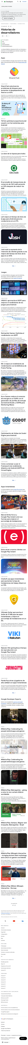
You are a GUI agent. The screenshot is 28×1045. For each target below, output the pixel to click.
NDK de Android (4, 1002)
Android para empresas (6, 930)
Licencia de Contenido (5, 913)
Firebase (3, 1026)
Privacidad (3, 954)
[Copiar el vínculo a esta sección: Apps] (6, 58)
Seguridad (3, 932)
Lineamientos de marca (16, 1035)
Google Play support (5, 1011)
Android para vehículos (6, 968)
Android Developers (5, 23)
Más (14, 266)
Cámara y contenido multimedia (7, 952)
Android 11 (3, 988)
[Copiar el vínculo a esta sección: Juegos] (8, 272)
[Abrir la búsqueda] (18, 1)
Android (2, 927)
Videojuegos (3, 946)
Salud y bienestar (4, 950)
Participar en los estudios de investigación (9, 1013)
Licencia (8, 1035)
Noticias (2, 936)
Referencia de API (4, 998)
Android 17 (3, 975)
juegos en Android (18, 278)
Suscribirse (24, 1038)
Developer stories (7, 6)
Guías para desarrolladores (6, 995)
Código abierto (4, 934)
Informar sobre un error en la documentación (10, 1009)
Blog (2, 938)
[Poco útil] (11, 26)
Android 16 (3, 977)
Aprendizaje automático (6, 948)
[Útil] (9, 26)
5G (1, 956)
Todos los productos (5, 1030)
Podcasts (3, 940)
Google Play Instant (17, 489)
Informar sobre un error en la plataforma (9, 1007)
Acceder (24, 1)
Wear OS (3, 964)
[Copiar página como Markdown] (7, 36)
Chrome (2, 1024)
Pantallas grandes (4, 961)
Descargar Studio (4, 1000)
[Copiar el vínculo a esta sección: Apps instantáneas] (16, 487)
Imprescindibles (13, 23)
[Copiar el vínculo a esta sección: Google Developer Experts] (22, 699)
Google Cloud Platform (6, 1028)
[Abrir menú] (2, 1)
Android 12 (3, 986)
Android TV (3, 970)
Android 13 (3, 984)
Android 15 (3, 979)
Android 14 (3, 982)
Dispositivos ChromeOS (6, 966)
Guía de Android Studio (6, 993)
